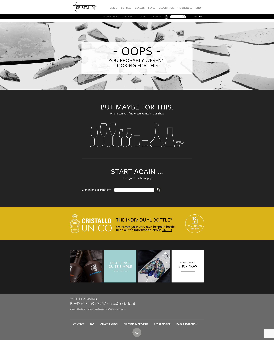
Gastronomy (129, 16)
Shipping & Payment (136, 324)
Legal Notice (162, 324)
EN (200, 16)
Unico (113, 7)
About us (156, 16)
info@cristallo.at (122, 303)
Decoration (166, 7)
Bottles (126, 7)
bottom (137, 332)
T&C (92, 324)
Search (184, 16)
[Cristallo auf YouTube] (194, 223)
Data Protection (187, 324)
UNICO (167, 230)
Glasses (140, 7)
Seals (151, 7)
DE (195, 16)
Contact (78, 324)
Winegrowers (110, 16)
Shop (199, 7)
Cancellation (109, 324)
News (144, 16)
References (185, 7)
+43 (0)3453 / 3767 (90, 303)
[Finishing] (154, 266)
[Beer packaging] (86, 266)
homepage (146, 178)
